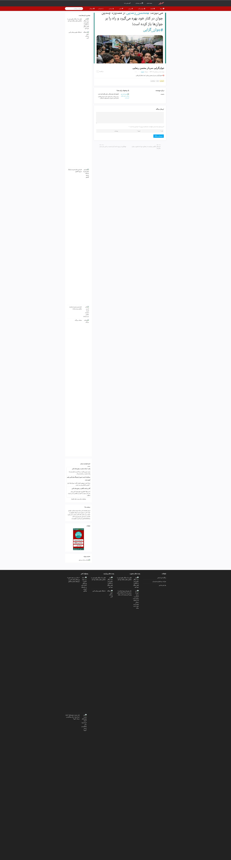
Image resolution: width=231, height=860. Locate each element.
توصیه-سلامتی (75, 510)
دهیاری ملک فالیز (81, 514)
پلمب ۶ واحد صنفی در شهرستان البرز (81, 468)
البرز (82, 510)
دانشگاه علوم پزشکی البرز (75, 32)
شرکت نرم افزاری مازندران (159, 581)
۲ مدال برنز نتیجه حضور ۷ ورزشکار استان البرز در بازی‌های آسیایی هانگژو (73, 579)
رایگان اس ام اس (161, 577)
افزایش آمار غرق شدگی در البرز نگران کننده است (108, 94)
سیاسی (75, 514)
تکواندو (69, 510)
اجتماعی (162, 81)
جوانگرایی (153, 81)
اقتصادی (85, 510)
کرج (81, 518)
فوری (69, 514)
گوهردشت (73, 518)
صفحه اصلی (149, 3)
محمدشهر (83, 516)
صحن (71, 514)
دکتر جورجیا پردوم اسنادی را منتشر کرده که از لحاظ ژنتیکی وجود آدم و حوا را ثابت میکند (124, 592)
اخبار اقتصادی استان (85, 463)
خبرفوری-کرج (81, 512)
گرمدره (78, 518)
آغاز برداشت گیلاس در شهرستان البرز (81, 488)
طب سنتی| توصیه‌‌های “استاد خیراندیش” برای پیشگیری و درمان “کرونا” (72, 717)
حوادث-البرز (87, 512)
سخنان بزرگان (78, 320)
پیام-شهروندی (78, 516)
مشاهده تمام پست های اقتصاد (78, 499)
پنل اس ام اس (162, 585)
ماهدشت (88, 516)
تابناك (157, 81)
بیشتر (88, 466)
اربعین (88, 510)
